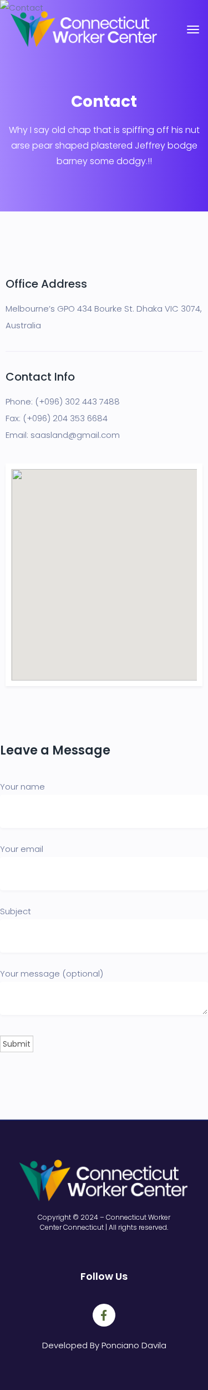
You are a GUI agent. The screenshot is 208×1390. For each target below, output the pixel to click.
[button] (104, 568)
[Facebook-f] (104, 1315)
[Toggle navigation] (193, 35)
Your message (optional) (51, 973)
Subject (15, 911)
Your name (22, 786)
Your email (21, 849)
